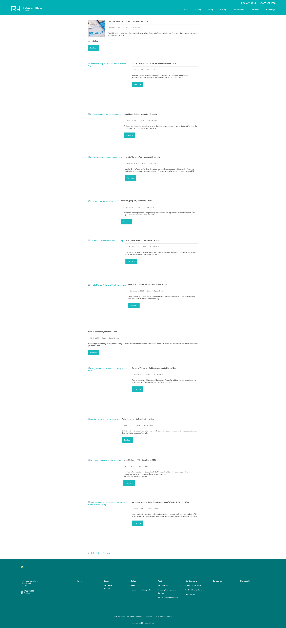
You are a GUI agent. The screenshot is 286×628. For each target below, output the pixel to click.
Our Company (238, 9)
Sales (133, 585)
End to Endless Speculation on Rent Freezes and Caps (154, 63)
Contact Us (255, 9)
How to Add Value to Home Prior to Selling (142, 240)
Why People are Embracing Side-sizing (138, 419)
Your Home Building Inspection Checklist (141, 114)
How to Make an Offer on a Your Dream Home (147, 284)
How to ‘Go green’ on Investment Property (142, 157)
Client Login (270, 9)
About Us (189, 585)
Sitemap (140, 616)
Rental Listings (163, 585)
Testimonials (190, 594)
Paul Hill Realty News (193, 590)
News (155, 70)
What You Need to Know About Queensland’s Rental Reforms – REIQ (160, 502)
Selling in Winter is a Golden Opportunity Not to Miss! (154, 368)
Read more (93, 48)
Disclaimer (130, 616)
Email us (26, 593)
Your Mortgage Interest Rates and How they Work (128, 21)
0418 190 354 (249, 3)
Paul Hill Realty (166, 616)
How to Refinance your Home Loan (102, 331)
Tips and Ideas (136, 27)
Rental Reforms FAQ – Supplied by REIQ (139, 460)
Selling (210, 9)
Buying (198, 9)
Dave (126, 27)
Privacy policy (119, 616)
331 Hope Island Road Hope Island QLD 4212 (29, 583)
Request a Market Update (141, 590)
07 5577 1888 (268, 3)
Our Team (197, 585)
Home (186, 9)
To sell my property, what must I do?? (136, 201)
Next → (109, 553)
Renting (223, 9)
